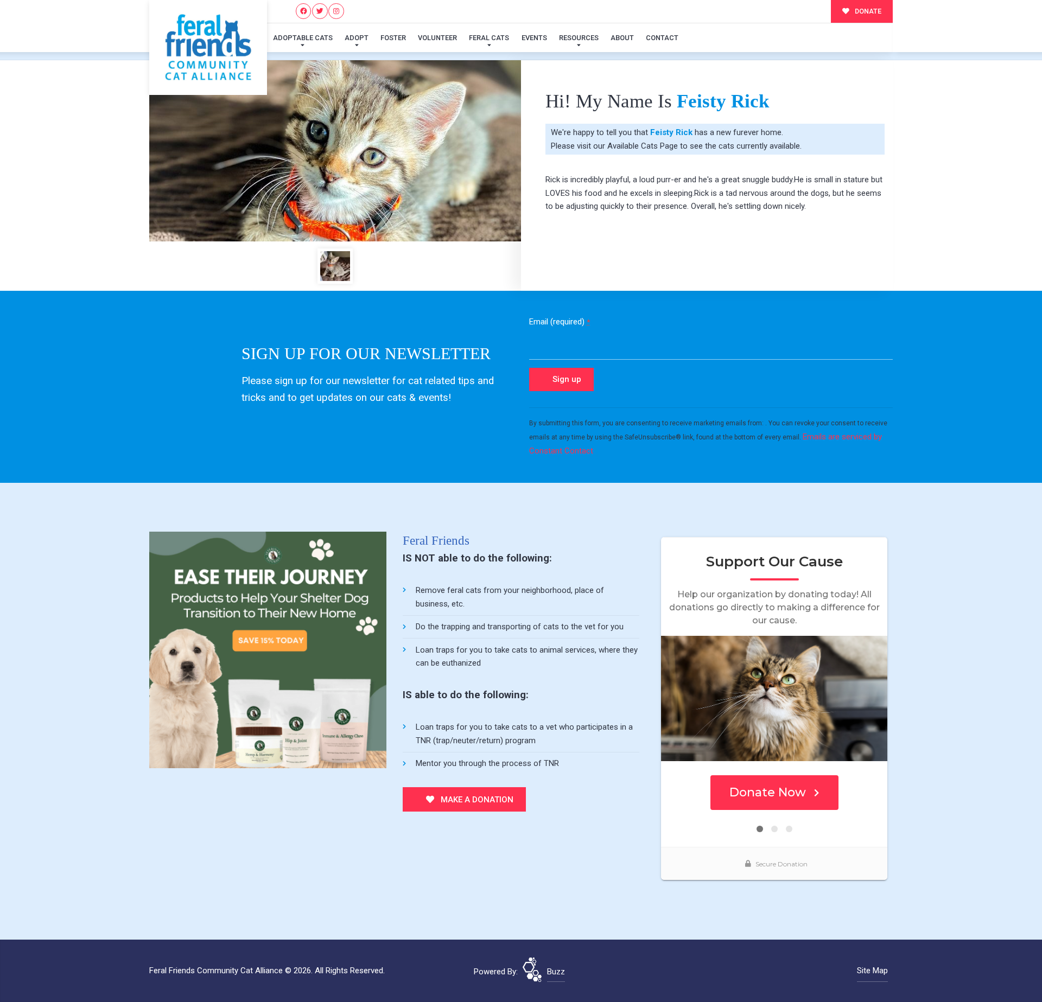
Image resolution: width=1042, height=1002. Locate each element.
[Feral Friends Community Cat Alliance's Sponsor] (267, 649)
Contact (662, 38)
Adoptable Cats (303, 38)
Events (534, 38)
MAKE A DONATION (476, 800)
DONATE (867, 11)
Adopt (356, 38)
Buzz (556, 972)
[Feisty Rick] (335, 150)
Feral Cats (489, 38)
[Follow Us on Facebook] (304, 11)
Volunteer (437, 38)
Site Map (872, 970)
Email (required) (559, 322)
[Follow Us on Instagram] (336, 11)
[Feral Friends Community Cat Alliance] (208, 47)
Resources (579, 38)
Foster (393, 38)
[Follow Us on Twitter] (320, 11)
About (622, 38)
